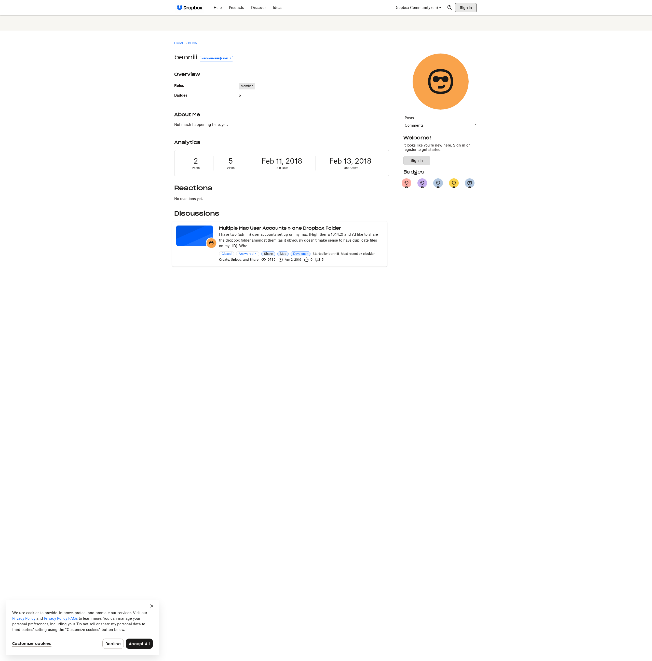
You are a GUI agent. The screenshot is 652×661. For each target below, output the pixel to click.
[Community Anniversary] (454, 183)
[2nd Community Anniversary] (438, 183)
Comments (441, 125)
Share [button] (268, 254)
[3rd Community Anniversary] (422, 183)
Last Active (350, 168)
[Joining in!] (469, 183)
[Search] (449, 7)
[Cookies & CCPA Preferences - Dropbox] (82, 627)
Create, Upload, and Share (239, 259)
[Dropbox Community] (189, 8)
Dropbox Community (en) (416, 7)
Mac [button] (283, 254)
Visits (231, 168)
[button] (211, 243)
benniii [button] (334, 254)
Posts (196, 168)
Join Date (282, 168)
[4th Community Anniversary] (406, 183)
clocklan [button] (369, 254)
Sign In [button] (417, 160)
